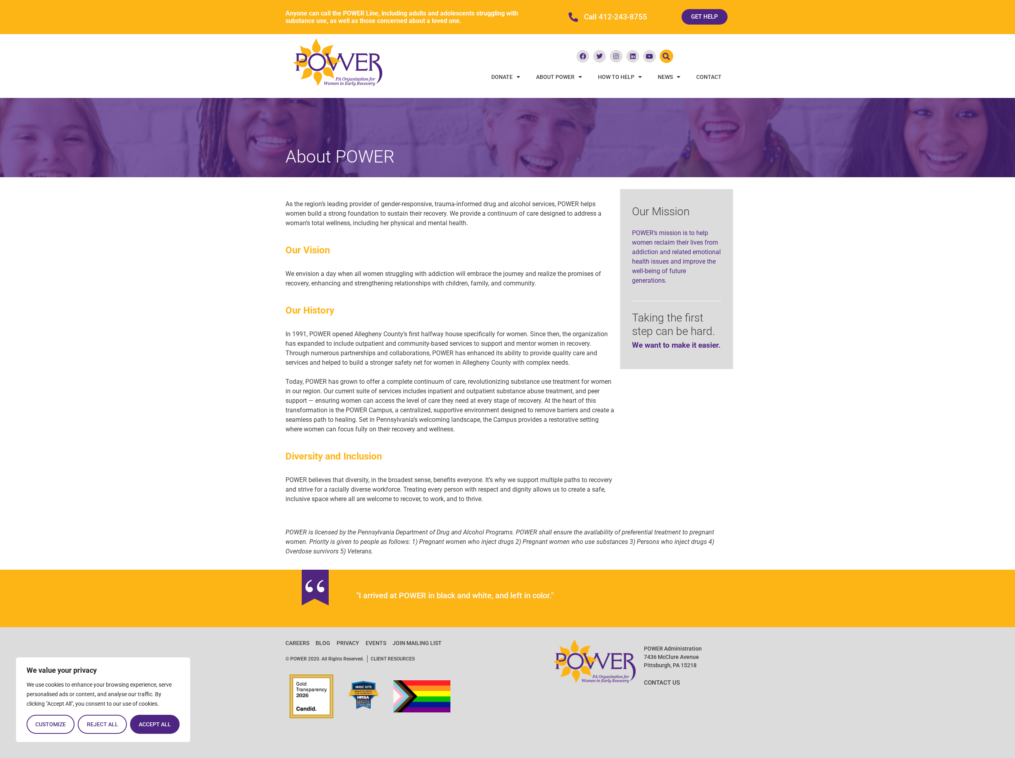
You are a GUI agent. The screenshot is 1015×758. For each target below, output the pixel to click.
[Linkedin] (632, 56)
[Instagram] (616, 56)
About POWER (555, 77)
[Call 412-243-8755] (573, 17)
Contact (709, 77)
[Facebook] (582, 56)
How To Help (616, 77)
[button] (666, 56)
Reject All (102, 724)
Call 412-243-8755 (615, 17)
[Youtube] (649, 56)
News (665, 77)
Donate (502, 77)
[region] (103, 699)
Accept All (155, 724)
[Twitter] (599, 56)
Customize (50, 724)
